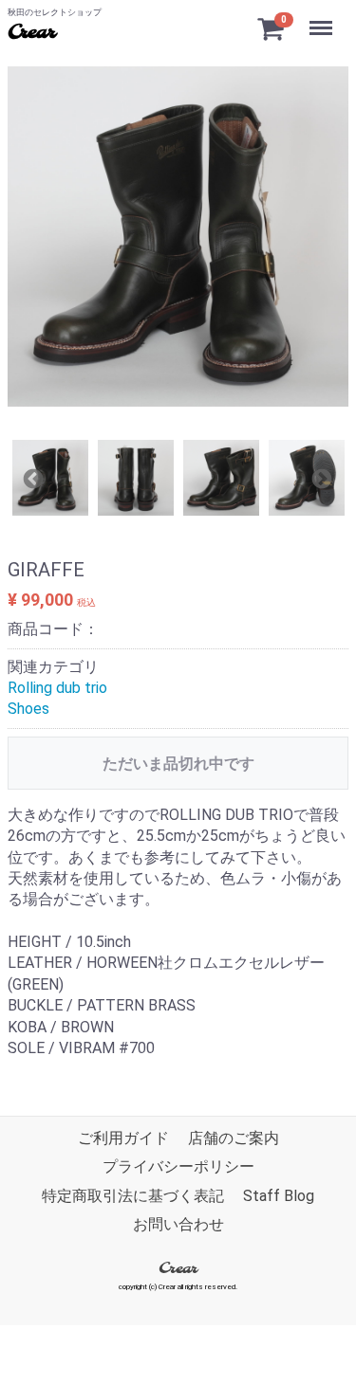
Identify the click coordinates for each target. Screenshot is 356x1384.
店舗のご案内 (233, 1138)
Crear (31, 33)
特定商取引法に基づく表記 (133, 1196)
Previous (31, 477)
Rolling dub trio (57, 688)
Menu (323, 18)
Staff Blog (278, 1196)
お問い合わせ (178, 1225)
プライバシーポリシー (178, 1167)
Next (319, 477)
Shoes (28, 709)
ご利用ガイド (123, 1138)
